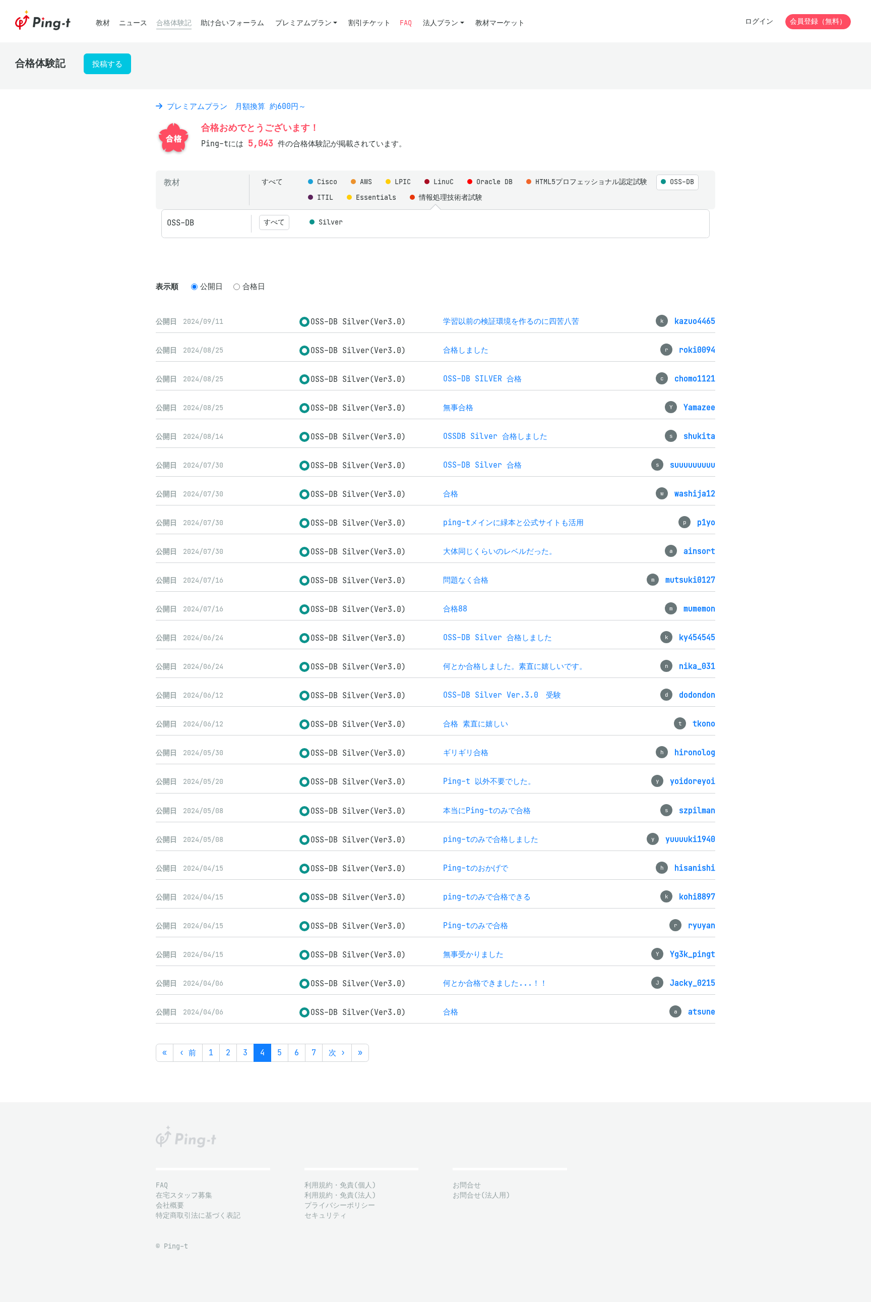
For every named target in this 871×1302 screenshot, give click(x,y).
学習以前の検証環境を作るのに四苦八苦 (511, 321)
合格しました (465, 350)
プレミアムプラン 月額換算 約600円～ (234, 106)
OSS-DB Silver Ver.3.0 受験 (502, 695)
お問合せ (467, 1185)
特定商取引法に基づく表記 (198, 1215)
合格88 (455, 608)
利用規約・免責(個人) (340, 1185)
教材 (103, 23)
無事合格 (458, 407)
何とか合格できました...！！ (495, 983)
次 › (337, 1052)
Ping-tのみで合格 (475, 925)
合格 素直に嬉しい (475, 723)
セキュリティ (325, 1215)
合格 (450, 493)
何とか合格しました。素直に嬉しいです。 (515, 666)
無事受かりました (473, 954)
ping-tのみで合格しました (490, 839)
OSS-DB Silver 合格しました (497, 637)
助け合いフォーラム (232, 23)
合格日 (253, 286)
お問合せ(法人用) (481, 1195)
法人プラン (440, 23)
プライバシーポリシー (339, 1205)
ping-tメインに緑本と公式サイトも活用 (513, 522)
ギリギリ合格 (465, 752)
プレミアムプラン (303, 23)
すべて (272, 182)
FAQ (406, 23)
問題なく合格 (465, 580)
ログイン (759, 21)
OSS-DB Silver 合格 (482, 465)
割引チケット (369, 23)
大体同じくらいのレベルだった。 (499, 551)
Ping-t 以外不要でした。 (489, 781)
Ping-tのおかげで (475, 868)
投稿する (107, 64)
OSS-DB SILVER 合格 (482, 378)
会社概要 (170, 1205)
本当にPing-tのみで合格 (487, 810)
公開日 (211, 286)
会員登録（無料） (818, 21)
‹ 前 (187, 1052)
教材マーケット (500, 23)
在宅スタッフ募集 (184, 1195)
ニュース (133, 23)
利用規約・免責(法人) (340, 1195)
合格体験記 (174, 23)
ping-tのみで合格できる (487, 896)
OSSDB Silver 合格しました (495, 436)
